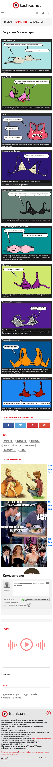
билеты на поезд (12, 697)
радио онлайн (30, 694)
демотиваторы (11, 694)
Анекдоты (36, 22)
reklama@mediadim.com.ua (41, 738)
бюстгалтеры (9, 450)
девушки (8, 441)
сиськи (18, 445)
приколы (35, 441)
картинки (21, 441)
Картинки (21, 22)
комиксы (30, 445)
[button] (43, 13)
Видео (8, 22)
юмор (6, 445)
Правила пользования (9, 752)
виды (22, 450)
